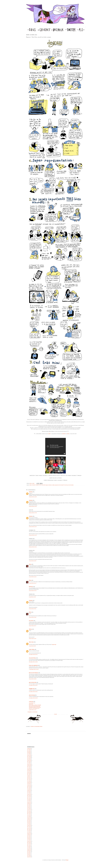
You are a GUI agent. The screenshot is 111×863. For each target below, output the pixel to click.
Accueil (55, 714)
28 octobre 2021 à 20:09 (33, 661)
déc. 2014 (29, 798)
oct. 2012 (28, 832)
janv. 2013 (29, 828)
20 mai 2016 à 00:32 (32, 608)
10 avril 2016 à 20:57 (32, 560)
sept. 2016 (29, 782)
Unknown (30, 491)
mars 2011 (29, 856)
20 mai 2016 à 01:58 (32, 617)
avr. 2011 (28, 855)
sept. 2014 (29, 802)
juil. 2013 (28, 820)
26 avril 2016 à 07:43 (32, 590)
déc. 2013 (29, 813)
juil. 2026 (28, 749)
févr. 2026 (29, 756)
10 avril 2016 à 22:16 (32, 576)
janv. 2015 (29, 796)
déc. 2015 (29, 787)
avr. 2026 (28, 753)
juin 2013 (29, 821)
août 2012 (29, 834)
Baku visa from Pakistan (33, 672)
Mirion (31, 483)
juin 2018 (29, 770)
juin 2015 (29, 791)
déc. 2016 (29, 779)
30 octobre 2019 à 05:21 (33, 654)
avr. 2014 (28, 808)
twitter (68, 433)
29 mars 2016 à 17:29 (33, 512)
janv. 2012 (29, 843)
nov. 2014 (29, 799)
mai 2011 (28, 854)
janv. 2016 (29, 786)
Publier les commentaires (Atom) (36, 726)
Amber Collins (31, 649)
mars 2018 (29, 772)
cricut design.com (32, 702)
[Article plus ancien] (76, 719)
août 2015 (29, 790)
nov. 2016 (29, 781)
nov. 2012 (29, 830)
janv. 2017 (29, 778)
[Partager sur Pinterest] (42, 483)
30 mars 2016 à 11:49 (33, 535)
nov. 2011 (29, 846)
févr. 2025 (29, 761)
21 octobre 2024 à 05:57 (33, 685)
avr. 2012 (28, 839)
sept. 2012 (29, 833)
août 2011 (29, 850)
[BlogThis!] (38, 483)
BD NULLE (31, 586)
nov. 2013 (29, 815)
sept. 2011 (29, 849)
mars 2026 (29, 755)
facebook (64, 433)
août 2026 (29, 748)
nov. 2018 (29, 768)
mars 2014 (29, 809)
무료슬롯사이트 (31, 688)
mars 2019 (29, 765)
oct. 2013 (28, 816)
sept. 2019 (29, 764)
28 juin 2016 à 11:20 (32, 638)
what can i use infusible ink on (34, 708)
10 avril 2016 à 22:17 (32, 583)
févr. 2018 (29, 773)
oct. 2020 (28, 762)
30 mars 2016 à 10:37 (33, 526)
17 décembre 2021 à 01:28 (33, 669)
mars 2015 (29, 794)
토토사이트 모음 (32, 695)
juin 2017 (29, 777)
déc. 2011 (29, 845)
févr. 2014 (29, 811)
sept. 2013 (29, 817)
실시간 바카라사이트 (32, 682)
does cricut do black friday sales (34, 706)
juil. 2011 (28, 851)
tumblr (49, 433)
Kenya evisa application (33, 665)
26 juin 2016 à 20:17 (32, 625)
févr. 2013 (29, 826)
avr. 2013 (28, 824)
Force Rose (31, 620)
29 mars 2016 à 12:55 (33, 496)
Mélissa (30, 629)
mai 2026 (29, 752)
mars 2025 (29, 760)
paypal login (54, 644)
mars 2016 (29, 785)
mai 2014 (29, 807)
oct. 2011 (28, 847)
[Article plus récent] (34, 719)
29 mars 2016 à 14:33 (33, 506)
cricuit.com (31, 701)
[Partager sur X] (39, 483)
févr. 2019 (29, 766)
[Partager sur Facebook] (40, 483)
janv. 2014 (29, 812)
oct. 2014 (28, 800)
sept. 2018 (29, 769)
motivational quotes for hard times (35, 707)
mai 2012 (29, 838)
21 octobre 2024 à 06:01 (33, 691)
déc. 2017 (29, 774)
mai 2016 (29, 783)
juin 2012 (29, 837)
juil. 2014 (28, 804)
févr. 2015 (29, 795)
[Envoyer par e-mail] (37, 483)
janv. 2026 (29, 757)
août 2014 (29, 803)
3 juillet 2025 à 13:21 (32, 709)
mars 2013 (29, 825)
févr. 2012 (29, 842)
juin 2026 (29, 751)
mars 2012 (29, 841)
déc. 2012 (29, 829)
